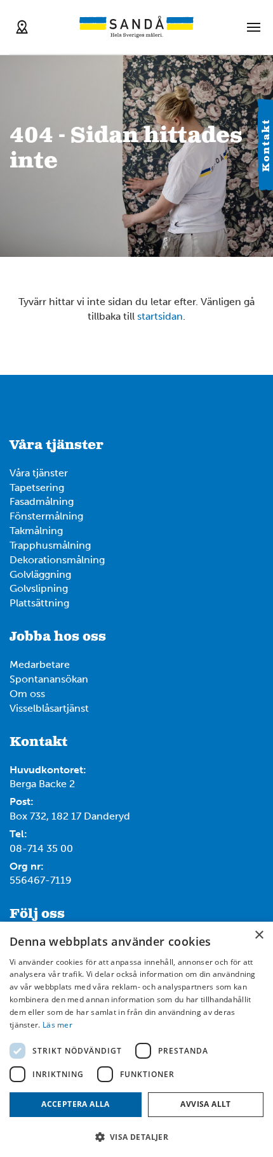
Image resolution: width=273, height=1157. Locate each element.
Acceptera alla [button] (75, 1104)
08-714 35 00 (41, 848)
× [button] (258, 935)
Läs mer (57, 1024)
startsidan (160, 316)
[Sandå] (136, 27)
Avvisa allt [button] (205, 1104)
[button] (136, 1136)
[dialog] (136, 1039)
